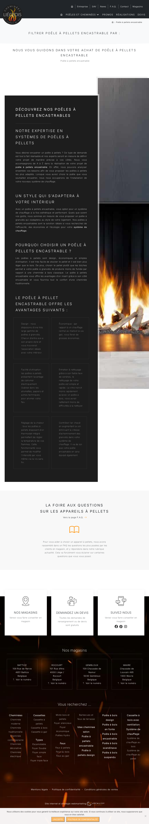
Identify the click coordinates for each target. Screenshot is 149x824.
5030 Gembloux (92, 676)
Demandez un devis (72, 613)
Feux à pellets (62, 747)
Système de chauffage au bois (133, 742)
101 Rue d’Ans (57, 668)
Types (39, 739)
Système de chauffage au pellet (133, 754)
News (103, 6)
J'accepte (58, 819)
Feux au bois (62, 751)
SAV (94, 6)
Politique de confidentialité (66, 789)
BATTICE (22, 665)
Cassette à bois (39, 727)
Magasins (138, 6)
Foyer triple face (39, 760)
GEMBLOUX (92, 665)
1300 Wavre (126, 676)
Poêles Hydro (63, 735)
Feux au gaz (62, 756)
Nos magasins (25, 612)
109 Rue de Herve (22, 668)
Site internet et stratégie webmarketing (66, 803)
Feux (63, 743)
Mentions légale (39, 789)
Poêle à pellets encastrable (86, 741)
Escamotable (39, 744)
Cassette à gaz (39, 732)
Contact (124, 6)
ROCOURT (57, 665)
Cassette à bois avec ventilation (133, 720)
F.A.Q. (113, 6)
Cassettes (39, 715)
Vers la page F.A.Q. (73, 517)
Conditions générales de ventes (101, 789)
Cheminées (15, 715)
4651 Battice (22, 672)
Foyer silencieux (62, 723)
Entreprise (82, 6)
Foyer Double (39, 748)
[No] (145, 816)
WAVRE (127, 665)
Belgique (22, 676)
